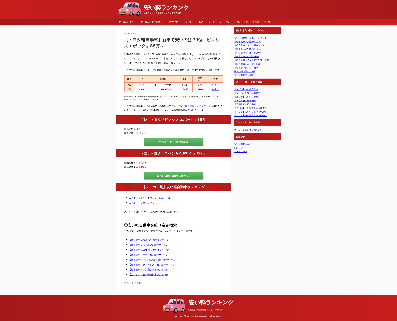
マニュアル (224, 22)
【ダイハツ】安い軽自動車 (247, 93)
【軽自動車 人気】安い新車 (247, 41)
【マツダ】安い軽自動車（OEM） (250, 115)
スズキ (132, 197)
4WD (200, 22)
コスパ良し (188, 22)
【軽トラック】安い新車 (246, 67)
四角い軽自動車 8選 (244, 71)
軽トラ (267, 22)
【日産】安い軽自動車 (245, 100)
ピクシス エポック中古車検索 (172, 142)
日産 (161, 197)
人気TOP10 (172, 22)
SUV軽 (255, 22)
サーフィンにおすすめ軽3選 (248, 129)
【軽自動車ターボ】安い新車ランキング (150, 254)
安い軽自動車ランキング (193, 105)
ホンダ (153, 197)
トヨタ (141, 202)
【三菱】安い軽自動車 (245, 104)
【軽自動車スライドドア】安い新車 (251, 60)
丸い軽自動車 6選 (243, 75)
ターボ (211, 22)
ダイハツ (142, 197)
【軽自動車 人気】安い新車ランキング (149, 239)
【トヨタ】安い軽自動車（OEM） (250, 111)
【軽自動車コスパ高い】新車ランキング (150, 244)
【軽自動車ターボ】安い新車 (248, 52)
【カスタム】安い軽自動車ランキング (148, 274)
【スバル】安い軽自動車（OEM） (250, 108)
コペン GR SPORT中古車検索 (172, 175)
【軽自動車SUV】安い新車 (247, 64)
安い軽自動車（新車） (151, 22)
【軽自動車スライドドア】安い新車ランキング (153, 264)
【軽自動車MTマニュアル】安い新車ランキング (154, 259)
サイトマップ (240, 151)
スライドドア (241, 22)
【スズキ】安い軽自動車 (246, 89)
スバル (132, 202)
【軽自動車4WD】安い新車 (247, 49)
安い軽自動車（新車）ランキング (250, 37)
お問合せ (238, 147)
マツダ (150, 202)
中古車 (215, 84)
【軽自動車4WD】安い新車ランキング (149, 249)
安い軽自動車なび (127, 22)
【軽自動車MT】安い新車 (246, 56)
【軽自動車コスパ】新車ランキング (251, 45)
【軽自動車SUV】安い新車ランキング (148, 269)
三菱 (168, 197)
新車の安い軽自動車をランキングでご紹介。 (206, 310)
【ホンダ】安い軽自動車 (246, 96)
